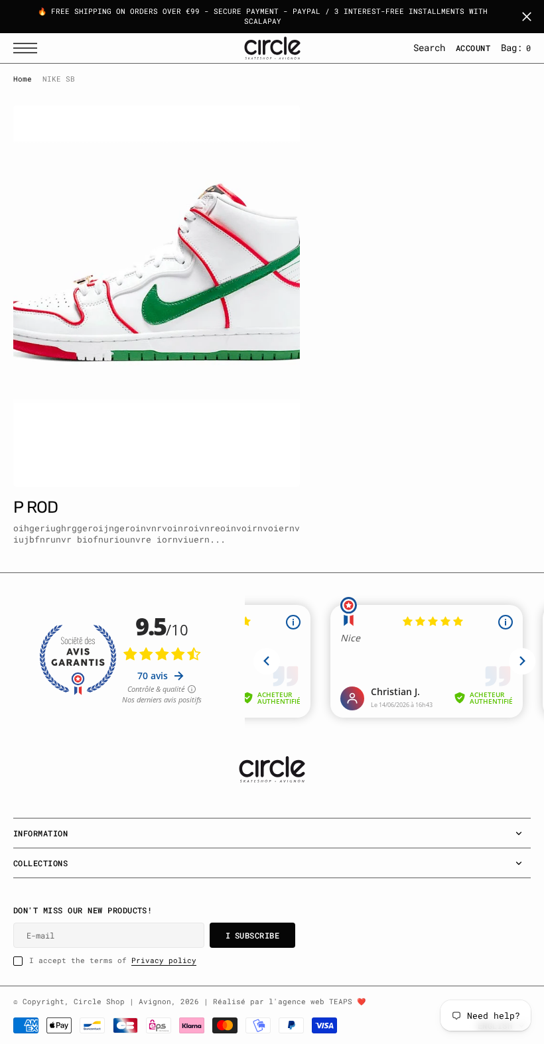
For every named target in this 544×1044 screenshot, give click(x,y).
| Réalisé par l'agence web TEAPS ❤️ (285, 1001)
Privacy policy (163, 960)
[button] (28, 48)
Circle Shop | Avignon (122, 1001)
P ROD (35, 507)
